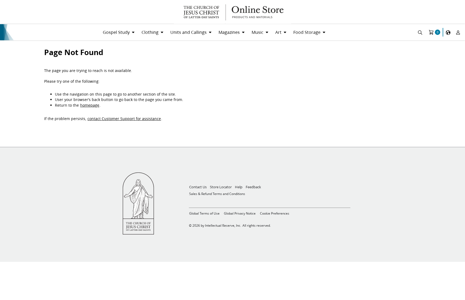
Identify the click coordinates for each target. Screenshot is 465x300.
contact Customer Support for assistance (124, 118)
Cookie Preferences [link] (274, 213)
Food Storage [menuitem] (306, 32)
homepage (89, 105)
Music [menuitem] (257, 32)
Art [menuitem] (278, 32)
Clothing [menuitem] (150, 32)
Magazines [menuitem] (229, 32)
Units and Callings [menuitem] (188, 32)
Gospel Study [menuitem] (116, 32)
